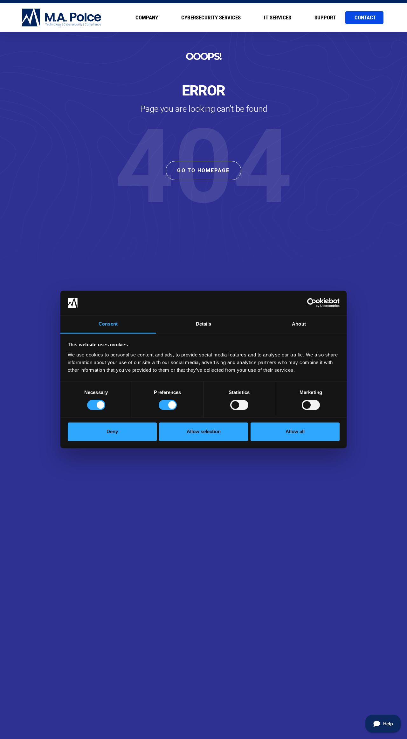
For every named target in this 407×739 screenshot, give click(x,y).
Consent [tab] (108, 324)
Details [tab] (203, 324)
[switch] (168, 405)
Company (146, 17)
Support (325, 17)
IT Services (277, 17)
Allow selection (204, 431)
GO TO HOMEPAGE (203, 170)
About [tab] (299, 324)
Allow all (295, 431)
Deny (112, 431)
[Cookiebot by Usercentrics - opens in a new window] (312, 303)
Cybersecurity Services (211, 17)
